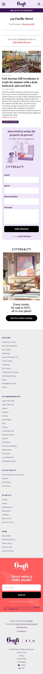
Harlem (5, 408)
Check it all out (9, 117)
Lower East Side (8, 431)
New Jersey (6, 482)
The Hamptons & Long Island (12, 475)
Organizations (7, 507)
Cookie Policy (21, 659)
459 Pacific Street (21, 42)
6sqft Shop (6, 353)
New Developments (9, 346)
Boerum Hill (28, 24)
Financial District (8, 435)
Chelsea (5, 416)
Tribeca (4, 427)
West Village (6, 420)
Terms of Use (21, 652)
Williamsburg (7, 450)
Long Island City (8, 457)
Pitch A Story (7, 543)
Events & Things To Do (10, 357)
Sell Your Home (7, 522)
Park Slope (6, 442)
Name (7, 186)
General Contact (8, 551)
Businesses (6, 511)
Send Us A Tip (7, 547)
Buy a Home (6, 518)
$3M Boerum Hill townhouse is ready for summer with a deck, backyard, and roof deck (20, 82)
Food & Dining (7, 361)
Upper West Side (8, 401)
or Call (21, 236)
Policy (4, 380)
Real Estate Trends (9, 376)
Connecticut (6, 486)
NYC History (6, 368)
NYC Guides (6, 350)
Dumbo (5, 438)
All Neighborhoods (9, 461)
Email (7, 175)
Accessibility (21, 662)
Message (8, 207)
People (4, 500)
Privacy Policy (14, 609)
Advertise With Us (8, 540)
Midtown (5, 412)
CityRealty (29, 621)
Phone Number (11, 197)
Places (4, 503)
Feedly (22, 665)
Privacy (21, 656)
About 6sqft (6, 536)
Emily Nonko (9, 89)
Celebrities (6, 365)
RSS (22, 668)
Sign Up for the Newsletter (21, 10)
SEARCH (39, 4)
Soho (4, 423)
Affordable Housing (9, 384)
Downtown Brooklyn (9, 446)
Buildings (5, 515)
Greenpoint (6, 454)
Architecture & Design (10, 372)
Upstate (5, 478)
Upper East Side (8, 405)
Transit (4, 387)
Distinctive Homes (10, 122)
